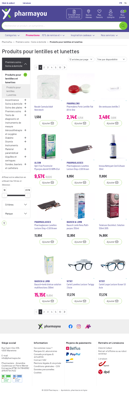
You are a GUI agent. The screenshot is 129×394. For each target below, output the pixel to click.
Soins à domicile (13, 103)
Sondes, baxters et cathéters (13, 166)
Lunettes (11, 94)
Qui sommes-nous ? (43, 348)
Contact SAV (40, 360)
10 (60, 67)
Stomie (9, 141)
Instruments (11, 145)
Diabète (9, 137)
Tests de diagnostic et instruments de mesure (13, 120)
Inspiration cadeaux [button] (81, 35)
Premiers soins (13, 111)
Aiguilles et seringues (11, 158)
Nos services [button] (108, 35)
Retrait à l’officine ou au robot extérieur (112, 352)
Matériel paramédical (11, 151)
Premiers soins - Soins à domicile (13, 64)
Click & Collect (105, 348)
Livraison (102, 358)
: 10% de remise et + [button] (44, 35)
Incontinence (12, 99)
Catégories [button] (11, 35)
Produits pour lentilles (13, 89)
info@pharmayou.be (11, 358)
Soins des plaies (13, 107)
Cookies (38, 372)
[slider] (4, 195)
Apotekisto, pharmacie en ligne (74, 390)
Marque (9, 213)
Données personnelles (44, 369)
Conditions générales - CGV (47, 366)
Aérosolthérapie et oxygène (13, 132)
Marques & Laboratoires (45, 351)
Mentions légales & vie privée (47, 363)
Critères (9, 204)
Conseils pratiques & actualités (44, 355)
